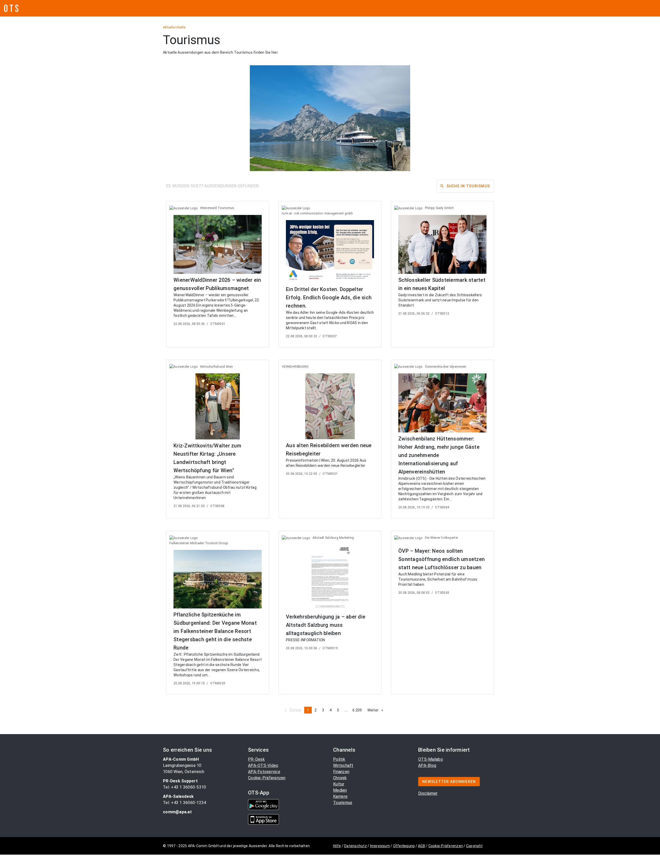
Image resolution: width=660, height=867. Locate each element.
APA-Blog (427, 765)
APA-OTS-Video (263, 765)
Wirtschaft (343, 765)
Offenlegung (404, 846)
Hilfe (337, 846)
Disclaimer (428, 793)
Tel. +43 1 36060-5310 (184, 787)
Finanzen (341, 771)
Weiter (376, 710)
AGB (421, 846)
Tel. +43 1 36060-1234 (184, 802)
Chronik (340, 777)
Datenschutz (355, 846)
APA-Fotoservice (264, 771)
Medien (340, 790)
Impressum (380, 846)
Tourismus (342, 802)
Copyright (474, 846)
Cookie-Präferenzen (267, 777)
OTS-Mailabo (430, 759)
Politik (339, 759)
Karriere (340, 796)
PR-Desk (256, 759)
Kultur (338, 784)
